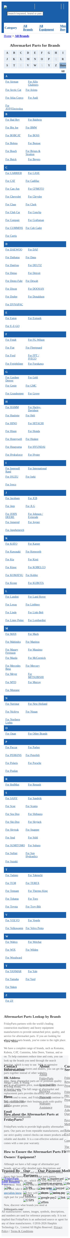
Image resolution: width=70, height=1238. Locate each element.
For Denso (11, 273)
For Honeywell (13, 439)
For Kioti (33, 559)
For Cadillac (32, 180)
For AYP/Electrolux (14, 107)
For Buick (11, 159)
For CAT (10, 180)
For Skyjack (34, 821)
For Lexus (11, 604)
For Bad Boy (12, 119)
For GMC (31, 385)
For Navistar (12, 703)
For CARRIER (13, 173)
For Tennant (12, 890)
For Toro (33, 898)
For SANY (11, 798)
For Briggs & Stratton (33, 153)
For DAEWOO (13, 249)
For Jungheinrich (14, 530)
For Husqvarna (13, 446)
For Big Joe (11, 127)
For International (37, 468)
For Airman (11, 81)
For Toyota (11, 906)
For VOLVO (12, 920)
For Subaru (34, 845)
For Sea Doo (12, 814)
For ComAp (34, 212)
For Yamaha (12, 979)
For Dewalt (32, 280)
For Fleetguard (34, 347)
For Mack (33, 634)
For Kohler (32, 575)
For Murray (34, 682)
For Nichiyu (12, 711)
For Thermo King (38, 890)
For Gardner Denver (12, 379)
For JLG (30, 506)
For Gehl (33, 377)
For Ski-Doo (12, 821)
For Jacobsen (12, 498)
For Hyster (34, 454)
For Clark (31, 204)
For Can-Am (12, 188)
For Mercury (33, 665)
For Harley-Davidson (34, 409)
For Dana (31, 257)
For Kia (9, 559)
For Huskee (32, 439)
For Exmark (34, 318)
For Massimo (35, 649)
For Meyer (11, 674)
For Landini (12, 596)
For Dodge (11, 296)
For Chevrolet (13, 196)
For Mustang (12, 690)
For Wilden (32, 949)
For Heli (30, 415)
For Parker (34, 747)
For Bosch (11, 151)
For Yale (32, 971)
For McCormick (37, 657)
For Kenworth (33, 551)
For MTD (10, 682)
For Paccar (11, 747)
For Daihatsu (12, 257)
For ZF (9, 1000)
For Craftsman (36, 220)
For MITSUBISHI (36, 676)
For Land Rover (37, 596)
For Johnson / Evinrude (35, 515)
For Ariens (31, 89)
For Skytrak (12, 829)
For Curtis (11, 235)
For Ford (10, 355)
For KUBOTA (36, 583)
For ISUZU (11, 476)
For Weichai (34, 941)
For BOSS (33, 135)
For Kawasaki (13, 551)
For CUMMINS (14, 228)
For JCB (32, 498)
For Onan (10, 733)
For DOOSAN (36, 288)
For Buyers (34, 159)
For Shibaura (35, 814)
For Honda (34, 431)
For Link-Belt (35, 612)
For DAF (33, 249)
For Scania (32, 806)
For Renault (34, 784)
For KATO (11, 543)
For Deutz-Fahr (14, 280)
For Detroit (34, 273)
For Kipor (11, 567)
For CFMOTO (36, 188)
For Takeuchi (35, 875)
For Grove (33, 393)
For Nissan (32, 711)
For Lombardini (37, 620)
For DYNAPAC (14, 304)
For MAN (10, 634)
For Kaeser (34, 543)
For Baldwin (35, 119)
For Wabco (11, 941)
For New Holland (37, 703)
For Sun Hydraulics (32, 855)
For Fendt (10, 339)
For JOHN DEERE (11, 515)
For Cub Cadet (34, 228)
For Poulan (11, 770)
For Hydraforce (14, 454)
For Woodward (13, 957)
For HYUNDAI (36, 446)
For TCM (10, 883)
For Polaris (11, 763)
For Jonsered (12, 522)
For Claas (10, 204)
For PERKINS (13, 755)
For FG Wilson (36, 339)
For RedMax (12, 784)
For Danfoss (12, 265)
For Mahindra (13, 641)
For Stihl (33, 837)
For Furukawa (36, 363)
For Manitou (32, 641)
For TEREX (32, 883)
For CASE (34, 173)
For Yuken (11, 987)
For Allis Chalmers (33, 83)
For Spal (10, 837)
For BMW (31, 127)
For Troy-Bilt (33, 906)
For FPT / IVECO (33, 357)
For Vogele (34, 920)
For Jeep (10, 506)
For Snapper (32, 829)
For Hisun (11, 431)
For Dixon (11, 288)
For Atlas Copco (14, 97)
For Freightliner (14, 363)
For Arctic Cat (13, 89)
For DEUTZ (35, 265)
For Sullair (11, 853)
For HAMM (12, 407)
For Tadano (11, 875)
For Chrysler (35, 196)
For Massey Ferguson (11, 651)
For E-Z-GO (12, 326)
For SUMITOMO (15, 845)
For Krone (11, 583)
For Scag (10, 806)
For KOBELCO (37, 567)
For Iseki (31, 476)
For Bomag (34, 143)
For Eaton (11, 318)
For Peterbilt (33, 755)
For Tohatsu (12, 898)
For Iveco (10, 484)
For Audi (33, 97)
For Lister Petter (14, 620)
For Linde (11, 612)
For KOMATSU (14, 575)
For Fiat (9, 347)
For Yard (30, 979)
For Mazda (11, 657)
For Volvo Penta (35, 928)
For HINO (11, 423)
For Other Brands (37, 733)
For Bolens (11, 143)
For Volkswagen (14, 928)
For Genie (11, 385)
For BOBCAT (13, 135)
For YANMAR (13, 971)
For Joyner (34, 522)
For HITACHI (36, 423)
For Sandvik (35, 798)
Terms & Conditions (22, 1231)
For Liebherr (33, 604)
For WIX (10, 949)
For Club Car (12, 212)
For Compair (12, 220)
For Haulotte (12, 415)
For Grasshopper (14, 393)
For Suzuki (11, 861)
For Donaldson (36, 296)
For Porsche (34, 763)
